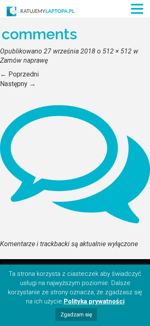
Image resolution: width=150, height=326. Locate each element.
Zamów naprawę (24, 60)
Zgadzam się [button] (76, 314)
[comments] (75, 164)
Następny (18, 84)
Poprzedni (19, 74)
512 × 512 (117, 51)
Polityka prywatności (94, 301)
